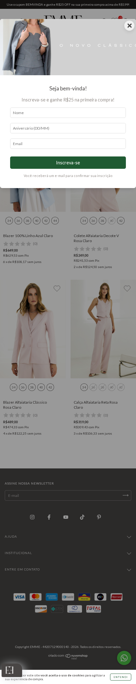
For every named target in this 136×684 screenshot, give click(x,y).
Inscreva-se (68, 162)
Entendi (121, 677)
